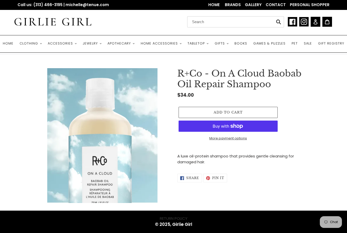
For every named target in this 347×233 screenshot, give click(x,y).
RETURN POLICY (173, 218)
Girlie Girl (53, 22)
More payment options (228, 138)
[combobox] (235, 21)
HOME (214, 4)
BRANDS (233, 4)
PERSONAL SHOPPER (309, 4)
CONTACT (276, 4)
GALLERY (253, 4)
